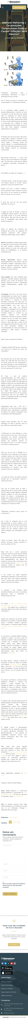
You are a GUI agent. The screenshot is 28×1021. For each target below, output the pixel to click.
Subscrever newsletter (7, 988)
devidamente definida (16, 664)
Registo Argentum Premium (8, 992)
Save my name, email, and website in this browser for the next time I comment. (14, 885)
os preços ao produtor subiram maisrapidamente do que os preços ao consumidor (14, 605)
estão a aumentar (20, 563)
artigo (18, 157)
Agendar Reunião (19, 7)
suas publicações (18, 796)
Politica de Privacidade (7, 985)
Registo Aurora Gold (6, 995)
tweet (24, 173)
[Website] (14, 877)
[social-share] (10, 822)
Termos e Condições (6, 981)
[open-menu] (2, 7)
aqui (9, 653)
